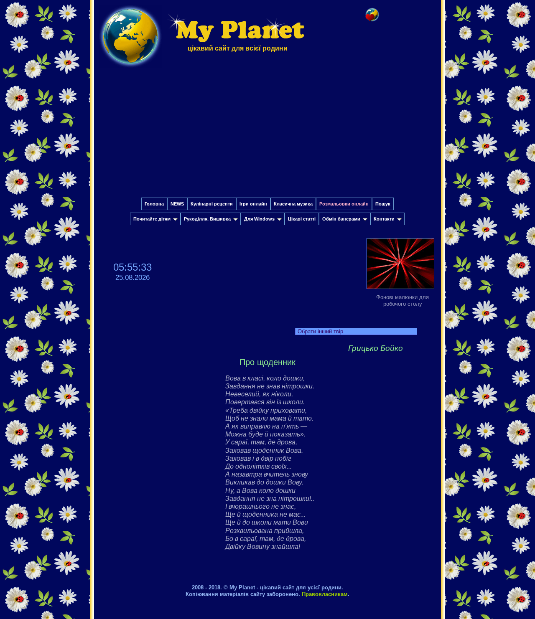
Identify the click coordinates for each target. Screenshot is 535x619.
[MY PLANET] (130, 69)
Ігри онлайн (253, 203)
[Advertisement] (267, 134)
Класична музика (293, 203)
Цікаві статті (302, 218)
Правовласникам (325, 594)
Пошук (382, 203)
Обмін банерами (341, 218)
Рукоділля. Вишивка (207, 218)
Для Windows (259, 218)
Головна (154, 203)
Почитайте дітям (152, 218)
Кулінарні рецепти (212, 203)
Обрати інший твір (320, 331)
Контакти (384, 218)
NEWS (177, 203)
